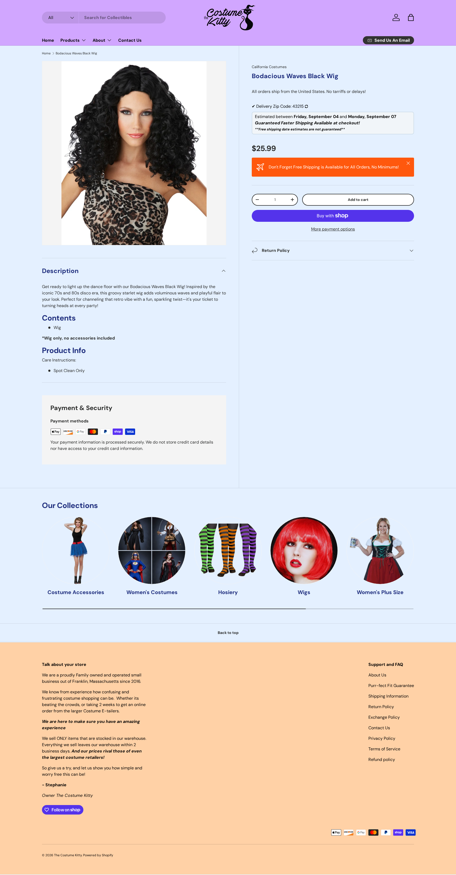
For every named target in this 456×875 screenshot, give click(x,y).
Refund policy (381, 759)
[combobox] (104, 17)
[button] (411, 17)
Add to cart (358, 199)
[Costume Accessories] (75, 550)
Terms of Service (384, 749)
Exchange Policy (384, 717)
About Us (377, 675)
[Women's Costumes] (151, 550)
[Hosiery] (228, 550)
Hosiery (228, 592)
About (99, 40)
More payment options (333, 229)
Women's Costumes (152, 592)
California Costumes (269, 66)
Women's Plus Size (380, 592)
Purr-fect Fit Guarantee (391, 685)
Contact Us (130, 40)
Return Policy (381, 706)
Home (48, 40)
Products (70, 40)
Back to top (228, 632)
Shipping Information (388, 696)
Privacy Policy (381, 738)
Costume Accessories (76, 592)
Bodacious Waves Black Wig (76, 53)
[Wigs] (304, 550)
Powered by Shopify (98, 855)
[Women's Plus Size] (380, 550)
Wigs (304, 592)
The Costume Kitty (68, 855)
